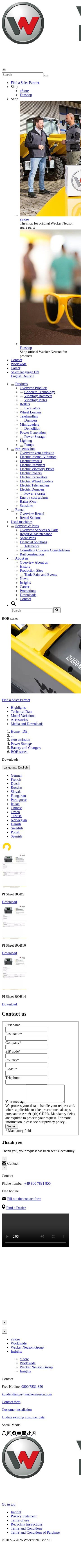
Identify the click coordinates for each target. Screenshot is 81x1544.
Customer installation (17, 1409)
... (12, 735)
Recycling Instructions (27, 1524)
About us (21, 558)
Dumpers (30, 420)
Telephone (12, 1078)
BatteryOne (28, 501)
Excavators (32, 408)
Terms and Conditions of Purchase (35, 1532)
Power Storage (34, 436)
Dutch (15, 783)
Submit (11, 1126)
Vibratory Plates (35, 400)
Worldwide (19, 364)
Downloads (28, 595)
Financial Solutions (33, 542)
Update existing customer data (23, 1417)
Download (9, 902)
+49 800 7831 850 (37, 1183)
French (16, 779)
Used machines (21, 522)
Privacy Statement (23, 1516)
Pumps (29, 445)
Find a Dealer (16, 1208)
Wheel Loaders (30, 412)
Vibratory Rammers (38, 396)
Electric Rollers (31, 473)
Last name (13, 1034)
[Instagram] (9, 1434)
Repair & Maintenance (36, 534)
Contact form (11, 1402)
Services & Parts (27, 526)
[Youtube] (19, 1434)
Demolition (32, 428)
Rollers (25, 404)
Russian (16, 787)
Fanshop (26, 95)
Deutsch (28, 376)
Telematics (31, 546)
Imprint (16, 1512)
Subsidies (26, 505)
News (24, 578)
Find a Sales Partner (25, 83)
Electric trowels (31, 461)
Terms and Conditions (26, 1528)
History (25, 566)
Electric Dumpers (32, 489)
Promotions (28, 591)
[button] (25, 372)
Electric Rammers (32, 465)
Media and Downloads (27, 724)
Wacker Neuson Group (27, 1347)
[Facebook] (14, 1434)
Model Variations (23, 716)
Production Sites (31, 570)
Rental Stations (30, 518)
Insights (25, 583)
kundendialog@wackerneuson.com (27, 1394)
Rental (20, 510)
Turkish (16, 816)
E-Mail (11, 1069)
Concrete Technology (39, 392)
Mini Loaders (29, 424)
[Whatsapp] (34, 1434)
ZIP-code (12, 1051)
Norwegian (19, 820)
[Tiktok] (29, 1434)
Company (13, 1042)
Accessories (19, 720)
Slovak (16, 792)
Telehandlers (29, 416)
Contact (16, 360)
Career (15, 368)
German (16, 775)
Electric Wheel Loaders (36, 481)
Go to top (8, 1504)
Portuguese (19, 800)
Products (21, 384)
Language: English (16, 767)
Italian (15, 804)
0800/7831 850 (32, 1386)
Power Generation (33, 432)
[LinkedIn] (24, 1434)
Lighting (26, 441)
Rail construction (32, 554)
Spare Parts (28, 538)
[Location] (4, 1434)
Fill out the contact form (24, 1199)
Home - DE (19, 731)
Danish (16, 824)
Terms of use (20, 1520)
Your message (15, 1102)
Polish (15, 832)
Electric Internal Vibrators (38, 457)
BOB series (19, 752)
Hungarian (18, 796)
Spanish (16, 836)
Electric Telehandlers (35, 485)
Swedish (17, 828)
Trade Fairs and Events (40, 574)
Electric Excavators (33, 477)
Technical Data (21, 711)
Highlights (18, 707)
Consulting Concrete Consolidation (45, 550)
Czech (15, 812)
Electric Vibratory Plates (37, 469)
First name (12, 1025)
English (16, 376)
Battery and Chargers (26, 748)
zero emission (25, 449)
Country (12, 1060)
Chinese (16, 808)
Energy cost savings (34, 497)
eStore (24, 91)
